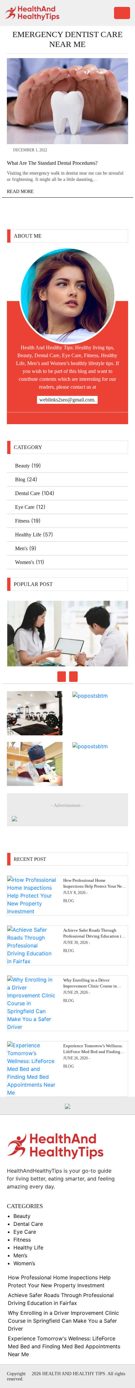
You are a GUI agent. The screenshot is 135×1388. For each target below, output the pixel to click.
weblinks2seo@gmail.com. (67, 399)
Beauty (22, 465)
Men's (21, 548)
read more (21, 191)
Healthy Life (28, 534)
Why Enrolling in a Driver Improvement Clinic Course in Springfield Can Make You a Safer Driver (63, 1321)
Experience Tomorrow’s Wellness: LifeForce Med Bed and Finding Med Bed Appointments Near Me (93, 1051)
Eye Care (24, 507)
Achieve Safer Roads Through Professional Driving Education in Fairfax (93, 936)
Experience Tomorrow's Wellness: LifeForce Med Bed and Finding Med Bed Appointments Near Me (64, 1346)
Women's (24, 562)
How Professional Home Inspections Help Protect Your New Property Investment (94, 886)
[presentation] (61, 676)
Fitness (22, 521)
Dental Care (27, 493)
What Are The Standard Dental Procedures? (52, 163)
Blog (20, 479)
